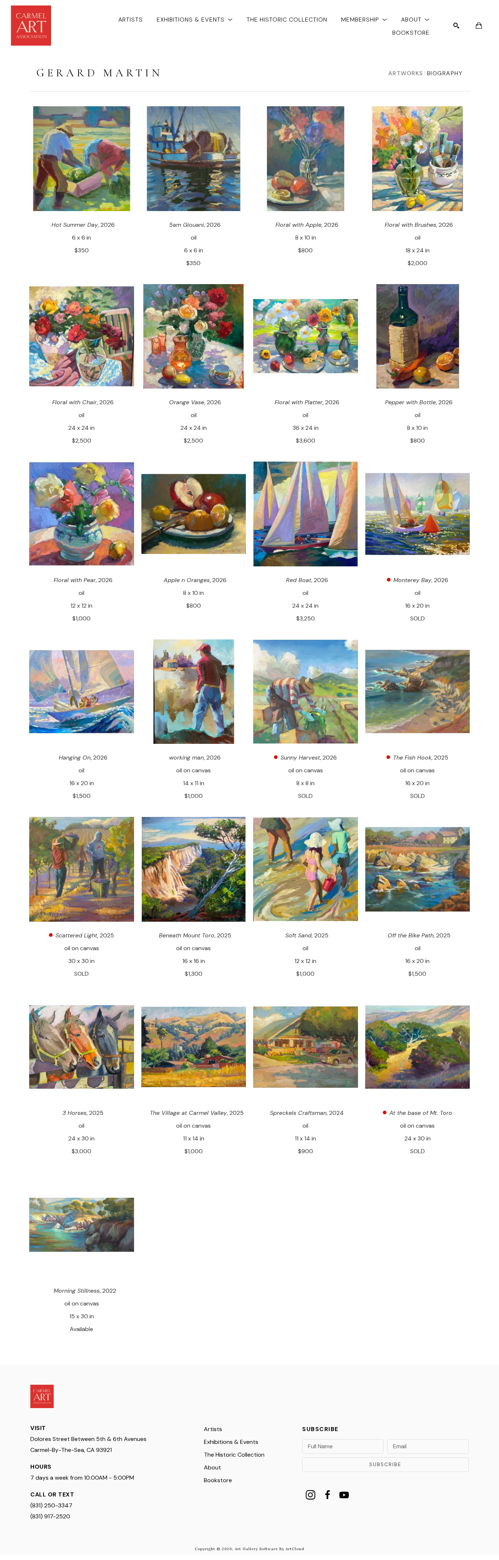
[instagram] (310, 1495)
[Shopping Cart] (479, 25)
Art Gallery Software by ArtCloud (269, 1548)
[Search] (456, 25)
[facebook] (327, 1495)
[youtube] (344, 1495)
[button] (195, 19)
